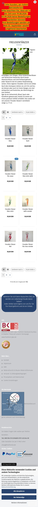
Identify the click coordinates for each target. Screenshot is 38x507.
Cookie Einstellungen (11, 380)
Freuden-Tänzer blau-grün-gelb (27, 175)
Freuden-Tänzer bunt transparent (27, 139)
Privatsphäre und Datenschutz (14, 377)
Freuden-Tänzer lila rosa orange (27, 245)
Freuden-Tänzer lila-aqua (10, 175)
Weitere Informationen (19, 503)
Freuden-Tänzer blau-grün (10, 210)
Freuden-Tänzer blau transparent (10, 139)
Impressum (7, 363)
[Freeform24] (19, 34)
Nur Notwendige (19, 497)
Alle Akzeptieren (19, 491)
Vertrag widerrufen (9, 464)
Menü (3, 3)
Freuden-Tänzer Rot (10, 245)
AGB (5, 367)
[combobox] (17, 112)
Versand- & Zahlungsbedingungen (15, 374)
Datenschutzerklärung (9, 487)
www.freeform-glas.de (9, 337)
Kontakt (6, 360)
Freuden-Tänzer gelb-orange (27, 210)
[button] (4, 112)
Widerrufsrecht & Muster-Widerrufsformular (18, 370)
